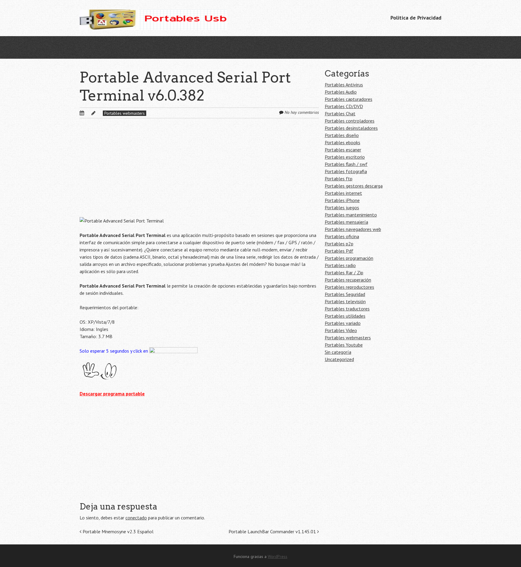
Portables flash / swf (346, 164)
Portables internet (343, 193)
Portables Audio (341, 92)
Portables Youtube (344, 345)
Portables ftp (338, 179)
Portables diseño (342, 135)
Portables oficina (342, 236)
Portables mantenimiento (351, 215)
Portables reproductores (349, 287)
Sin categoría (338, 352)
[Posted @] (88, 113)
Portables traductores (347, 309)
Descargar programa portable (112, 394)
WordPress (277, 556)
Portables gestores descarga (354, 186)
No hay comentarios (302, 112)
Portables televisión (345, 301)
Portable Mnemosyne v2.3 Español (117, 531)
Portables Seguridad (345, 294)
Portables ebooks (342, 142)
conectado (136, 518)
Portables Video (341, 330)
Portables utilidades (345, 316)
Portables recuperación (348, 280)
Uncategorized (339, 359)
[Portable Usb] (153, 18)
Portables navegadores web (353, 229)
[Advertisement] (199, 172)
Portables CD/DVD (344, 106)
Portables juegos (342, 207)
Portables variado (343, 323)
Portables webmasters (124, 113)
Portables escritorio (345, 157)
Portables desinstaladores (351, 128)
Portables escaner (343, 150)
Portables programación (349, 258)
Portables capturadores (348, 99)
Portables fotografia (346, 171)
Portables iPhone (342, 200)
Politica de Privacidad (415, 17)
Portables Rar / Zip (344, 272)
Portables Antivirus (344, 85)
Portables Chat (340, 114)
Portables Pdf (339, 251)
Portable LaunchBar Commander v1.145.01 (273, 531)
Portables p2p (339, 244)
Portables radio (340, 265)
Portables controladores (349, 121)
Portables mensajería (346, 222)
